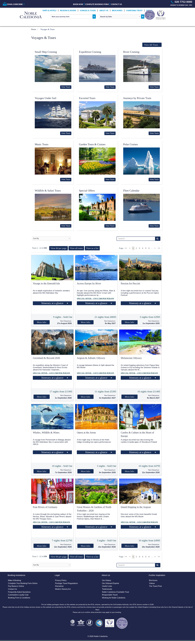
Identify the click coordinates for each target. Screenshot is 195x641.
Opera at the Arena (86, 432)
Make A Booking (14, 580)
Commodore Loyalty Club (18, 595)
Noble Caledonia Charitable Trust (115, 592)
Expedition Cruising (90, 52)
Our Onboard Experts (110, 583)
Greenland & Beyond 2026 (46, 357)
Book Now (78, 4)
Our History (106, 580)
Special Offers (87, 190)
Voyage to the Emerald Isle (46, 283)
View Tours (65, 87)
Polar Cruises (130, 144)
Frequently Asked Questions (19, 592)
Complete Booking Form (97, 4)
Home (33, 29)
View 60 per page (58, 248)
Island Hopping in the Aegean (136, 507)
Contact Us (116, 4)
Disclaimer (59, 586)
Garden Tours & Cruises (92, 144)
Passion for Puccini (130, 283)
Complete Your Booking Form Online (22, 583)
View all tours (76, 248)
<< (126, 248)
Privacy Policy (60, 580)
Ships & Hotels (49, 11)
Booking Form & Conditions (19, 598)
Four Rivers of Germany (45, 507)
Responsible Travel (110, 595)
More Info (41, 322)
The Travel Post (155, 586)
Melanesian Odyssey (131, 357)
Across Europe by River (89, 283)
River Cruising (131, 52)
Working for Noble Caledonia (113, 598)
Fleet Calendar (131, 190)
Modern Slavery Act (63, 589)
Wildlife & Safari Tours (48, 190)
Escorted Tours (87, 98)
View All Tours (151, 45)
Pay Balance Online (16, 586)
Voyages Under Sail (45, 98)
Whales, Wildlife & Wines (46, 432)
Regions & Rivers (68, 11)
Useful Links (107, 586)
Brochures (117, 11)
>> (159, 248)
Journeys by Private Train (137, 98)
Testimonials (107, 589)
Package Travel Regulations (66, 583)
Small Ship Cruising (46, 52)
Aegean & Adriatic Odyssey (91, 357)
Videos (152, 583)
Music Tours (41, 144)
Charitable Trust (134, 11)
